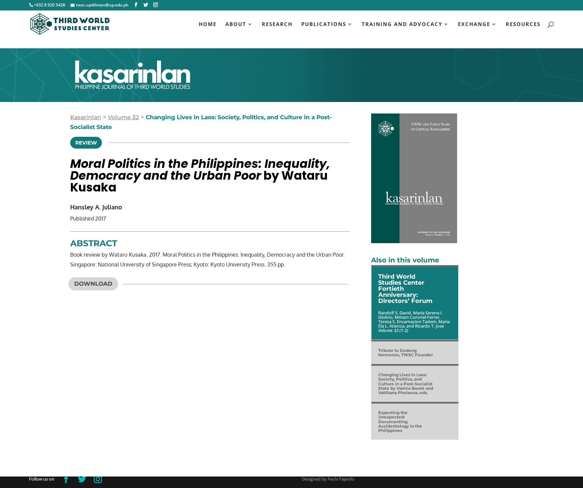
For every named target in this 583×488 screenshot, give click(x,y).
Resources (523, 24)
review (86, 142)
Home (208, 24)
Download (93, 283)
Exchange (474, 24)
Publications (323, 24)
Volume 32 (123, 117)
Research (277, 24)
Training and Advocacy (402, 24)
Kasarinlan (85, 117)
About (235, 24)
